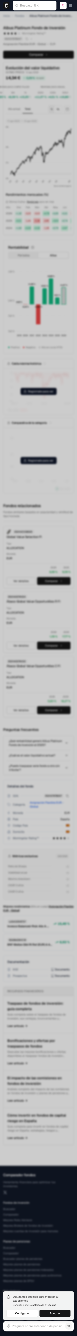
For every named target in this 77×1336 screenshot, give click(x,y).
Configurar (22, 1313)
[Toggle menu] (70, 5)
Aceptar (55, 1313)
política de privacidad (44, 1305)
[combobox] (38, 5)
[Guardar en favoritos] (63, 5)
